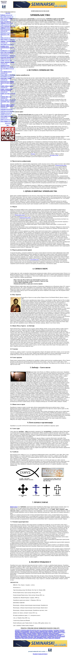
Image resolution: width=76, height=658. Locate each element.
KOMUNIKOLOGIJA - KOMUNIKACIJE (29, 632)
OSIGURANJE (25, 635)
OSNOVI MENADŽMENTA (59, 634)
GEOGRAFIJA (35, 631)
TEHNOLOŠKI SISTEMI (56, 637)
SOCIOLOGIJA (61, 636)
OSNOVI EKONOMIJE (19, 635)
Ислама (33, 153)
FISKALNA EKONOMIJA (25, 631)
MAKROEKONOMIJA (22, 633)
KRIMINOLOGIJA (39, 632)
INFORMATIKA (50, 631)
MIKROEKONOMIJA (18, 634)
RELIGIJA (56, 636)
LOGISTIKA (54, 632)
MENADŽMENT (56, 633)
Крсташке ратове (54, 155)
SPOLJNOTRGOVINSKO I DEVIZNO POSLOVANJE (24, 637)
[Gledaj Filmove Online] (8, 141)
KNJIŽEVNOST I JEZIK (47, 632)
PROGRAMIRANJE (24, 636)
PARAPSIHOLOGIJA (32, 635)
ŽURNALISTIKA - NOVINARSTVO (54, 638)
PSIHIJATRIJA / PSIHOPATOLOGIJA (40, 636)
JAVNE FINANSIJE (18, 632)
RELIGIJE (8, 13)
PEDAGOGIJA (39, 635)
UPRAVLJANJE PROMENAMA (38, 638)
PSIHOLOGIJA (30, 636)
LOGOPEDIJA (58, 632)
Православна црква (20, 215)
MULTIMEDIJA (25, 634)
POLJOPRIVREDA (53, 635)
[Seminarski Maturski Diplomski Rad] (40, 7)
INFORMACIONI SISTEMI (43, 631)
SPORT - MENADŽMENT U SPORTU (40, 637)
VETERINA (46, 638)
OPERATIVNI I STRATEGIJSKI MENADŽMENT (46, 634)
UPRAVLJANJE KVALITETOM (27, 638)
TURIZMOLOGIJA (18, 638)
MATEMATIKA (34, 633)
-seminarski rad (6, 15)
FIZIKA (31, 631)
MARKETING (29, 633)
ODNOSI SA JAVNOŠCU (32, 634)
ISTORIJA (62, 631)
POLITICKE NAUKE (46, 635)
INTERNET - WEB (57, 631)
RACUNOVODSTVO (50, 636)
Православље (13, 506)
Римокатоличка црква (60, 165)
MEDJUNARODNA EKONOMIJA (47, 633)
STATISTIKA (49, 637)
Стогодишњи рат (34, 259)
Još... (7, 125)
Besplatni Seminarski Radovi (40, 654)
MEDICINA (39, 633)
